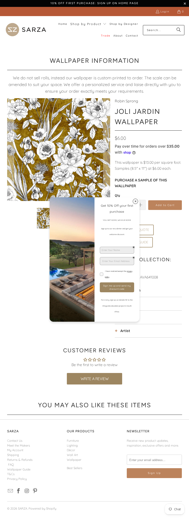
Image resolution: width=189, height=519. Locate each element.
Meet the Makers (18, 445)
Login (164, 11)
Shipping (13, 455)
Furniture (73, 440)
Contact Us (14, 440)
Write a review (95, 378)
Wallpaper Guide (18, 469)
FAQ (11, 464)
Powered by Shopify (42, 508)
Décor (71, 450)
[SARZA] (26, 30)
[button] (88, 24)
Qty (117, 195)
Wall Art (72, 455)
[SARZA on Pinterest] (35, 491)
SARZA (22, 508)
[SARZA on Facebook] (18, 491)
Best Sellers (74, 468)
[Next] (106, 149)
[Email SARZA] (10, 491)
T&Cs (11, 474)
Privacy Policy (17, 479)
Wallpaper (74, 460)
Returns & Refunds (19, 460)
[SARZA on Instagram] (27, 491)
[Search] (178, 30)
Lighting (72, 445)
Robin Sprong (126, 101)
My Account (15, 450)
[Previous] (10, 149)
